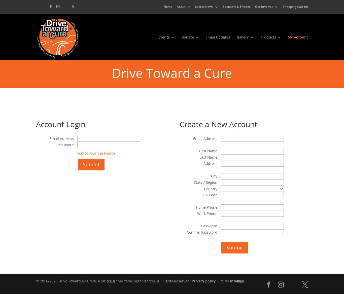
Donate (187, 37)
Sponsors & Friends (237, 7)
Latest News (204, 7)
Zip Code (209, 195)
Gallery (243, 37)
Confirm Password (202, 232)
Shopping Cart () (295, 7)
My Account (298, 37)
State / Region (205, 182)
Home (168, 7)
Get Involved (264, 7)
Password (66, 144)
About (181, 7)
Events (164, 37)
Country (210, 189)
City (214, 176)
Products (268, 37)
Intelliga (237, 281)
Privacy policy (204, 281)
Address (210, 163)
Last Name (208, 157)
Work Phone (207, 213)
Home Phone (206, 207)
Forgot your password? (96, 153)
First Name (208, 151)
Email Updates (217, 37)
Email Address (62, 138)
